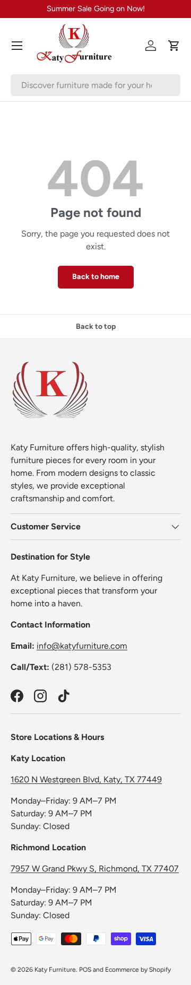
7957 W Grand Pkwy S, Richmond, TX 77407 (95, 869)
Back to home (95, 276)
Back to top (96, 326)
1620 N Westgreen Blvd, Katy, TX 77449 (86, 779)
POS (85, 969)
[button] (174, 45)
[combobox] (95, 85)
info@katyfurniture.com (82, 646)
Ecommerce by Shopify (138, 969)
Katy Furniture (55, 969)
